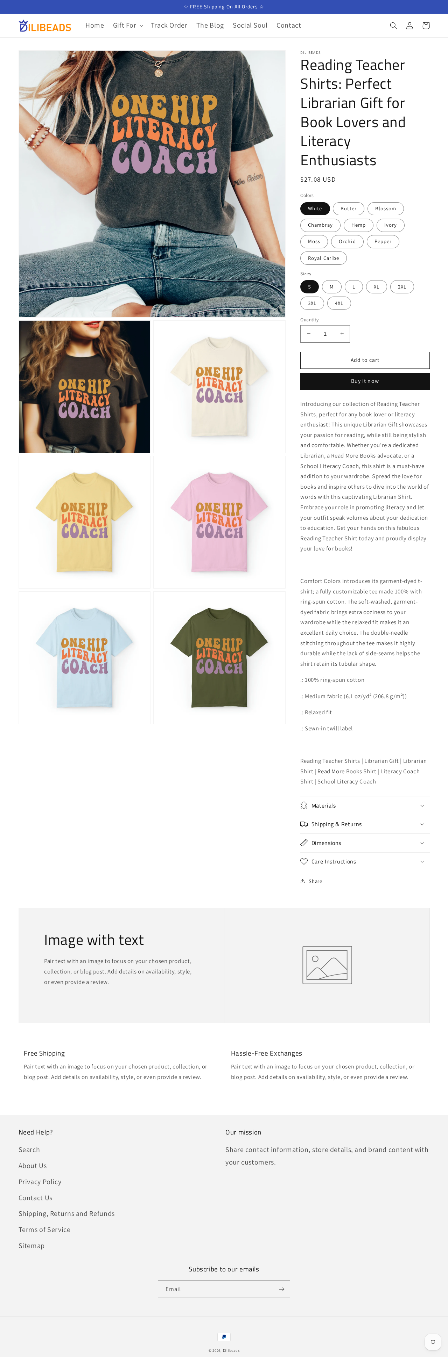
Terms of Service (45, 1229)
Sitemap (32, 1245)
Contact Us (35, 1197)
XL (376, 286)
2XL (402, 286)
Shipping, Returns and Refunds (67, 1213)
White (315, 208)
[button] (127, 26)
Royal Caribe (323, 257)
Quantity (309, 319)
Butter (348, 208)
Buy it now (365, 381)
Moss (314, 241)
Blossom (385, 208)
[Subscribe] (282, 1289)
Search (29, 1149)
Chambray (320, 224)
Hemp (358, 224)
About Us (33, 1165)
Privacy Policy (40, 1181)
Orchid (347, 241)
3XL (312, 302)
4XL (339, 302)
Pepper (383, 241)
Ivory (390, 224)
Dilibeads (231, 1350)
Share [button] (315, 880)
